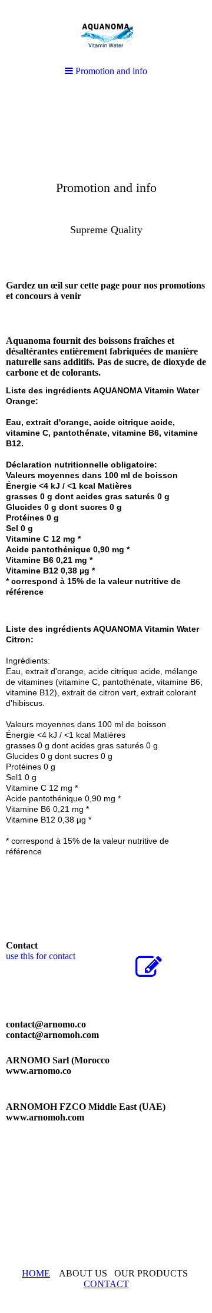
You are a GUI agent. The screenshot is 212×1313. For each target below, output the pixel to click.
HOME (36, 1273)
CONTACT (106, 1284)
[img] (106, 180)
